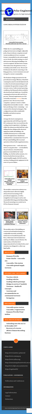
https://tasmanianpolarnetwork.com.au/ (18, 362)
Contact (7, 396)
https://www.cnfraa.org (12, 359)
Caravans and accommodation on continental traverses (12, 293)
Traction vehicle (12, 277)
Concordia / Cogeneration (15, 309)
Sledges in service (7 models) (16, 284)
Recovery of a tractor (13, 328)
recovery (18, 98)
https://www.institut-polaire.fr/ (15, 353)
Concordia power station (15, 307)
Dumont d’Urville (12, 256)
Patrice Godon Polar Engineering (11, 408)
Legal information (11, 392)
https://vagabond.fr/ (11, 369)
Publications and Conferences (14, 381)
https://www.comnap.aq (13, 356)
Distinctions (9, 399)
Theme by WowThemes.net (22, 408)
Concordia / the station (14, 263)
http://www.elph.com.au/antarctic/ (16, 366)
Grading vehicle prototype (15, 282)
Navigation (10, 298)
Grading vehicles (12, 279)
